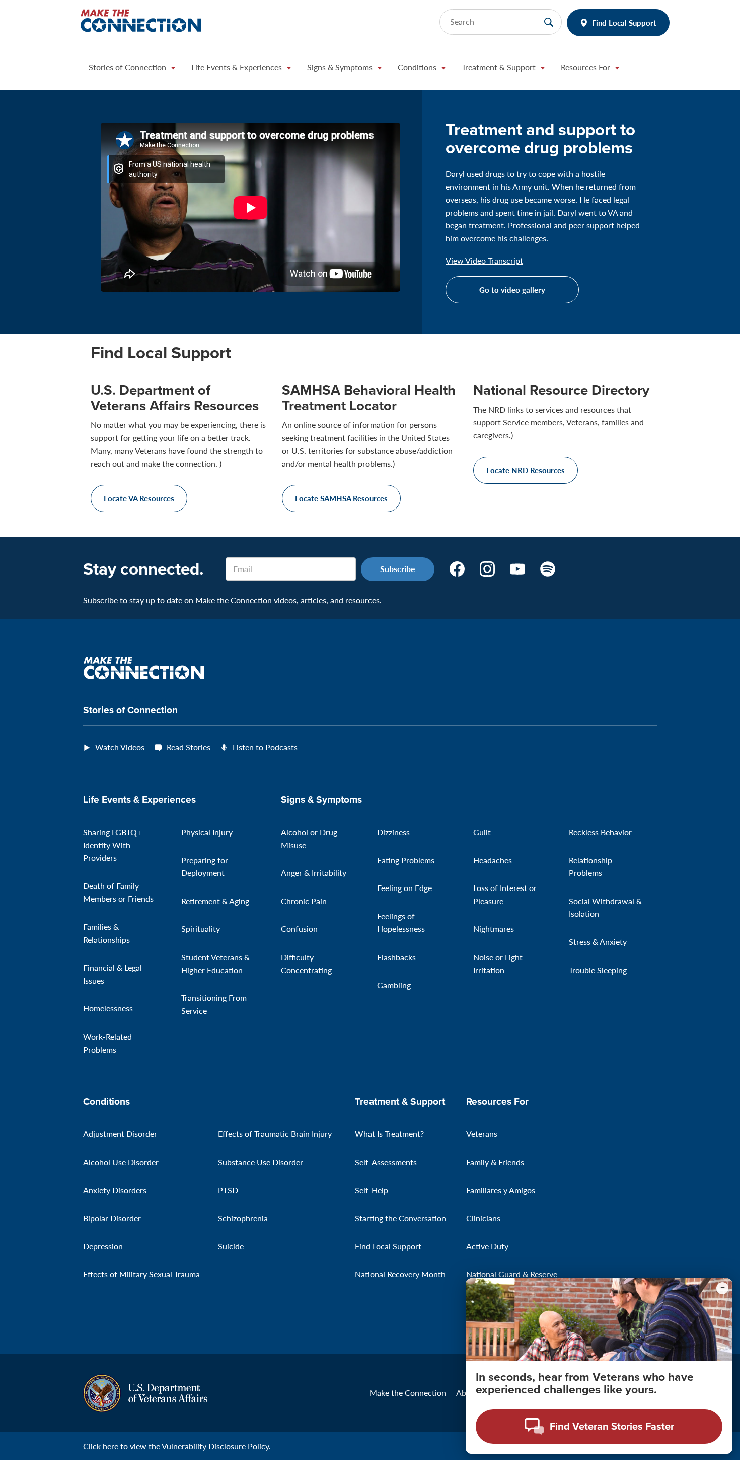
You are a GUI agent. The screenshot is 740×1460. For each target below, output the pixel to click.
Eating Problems (405, 860)
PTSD (228, 1190)
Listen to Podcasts (265, 747)
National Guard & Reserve (511, 1274)
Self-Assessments (386, 1162)
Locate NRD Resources (525, 470)
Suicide (231, 1246)
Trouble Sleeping (598, 970)
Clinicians (483, 1218)
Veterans (481, 1133)
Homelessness (108, 1008)
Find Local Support (624, 22)
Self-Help (371, 1190)
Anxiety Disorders (114, 1190)
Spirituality (200, 928)
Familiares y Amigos (500, 1190)
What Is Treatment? (389, 1133)
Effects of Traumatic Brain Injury (275, 1133)
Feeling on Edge (404, 888)
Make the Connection (407, 1393)
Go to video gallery (512, 289)
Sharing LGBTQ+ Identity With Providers (112, 844)
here (110, 1446)
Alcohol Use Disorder (121, 1162)
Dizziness (393, 832)
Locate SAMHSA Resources (341, 498)
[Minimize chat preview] (722, 1288)
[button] (132, 69)
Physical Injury (207, 832)
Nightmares (493, 928)
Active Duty (487, 1246)
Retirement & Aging (215, 901)
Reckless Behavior (600, 832)
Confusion (299, 928)
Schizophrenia (243, 1218)
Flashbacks (396, 957)
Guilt (482, 832)
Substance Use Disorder (260, 1162)
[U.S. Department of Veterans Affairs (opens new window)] (145, 1392)
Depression (103, 1246)
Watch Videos (119, 747)
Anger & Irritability (313, 872)
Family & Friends (495, 1162)
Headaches (492, 860)
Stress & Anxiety (598, 941)
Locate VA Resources (139, 498)
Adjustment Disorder (120, 1133)
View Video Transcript (484, 260)
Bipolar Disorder (112, 1218)
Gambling (394, 985)
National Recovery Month (400, 1274)
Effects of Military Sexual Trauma (141, 1274)
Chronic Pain (304, 901)
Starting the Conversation (400, 1218)
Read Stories (188, 747)
